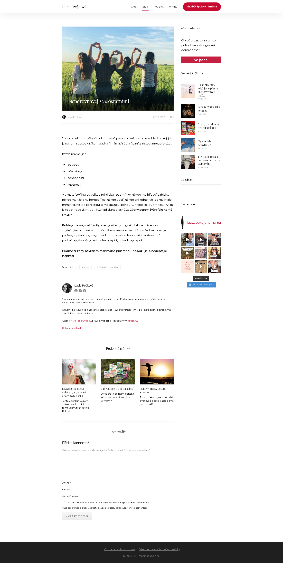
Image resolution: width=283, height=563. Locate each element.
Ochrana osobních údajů (119, 549)
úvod (133, 6)
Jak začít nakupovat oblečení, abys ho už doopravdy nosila (74, 392)
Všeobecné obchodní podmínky (159, 549)
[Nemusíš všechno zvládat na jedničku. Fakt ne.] (214, 266)
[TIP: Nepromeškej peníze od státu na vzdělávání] (188, 162)
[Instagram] (84, 290)
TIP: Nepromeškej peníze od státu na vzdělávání (209, 160)
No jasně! (201, 60)
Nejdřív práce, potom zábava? (152, 390)
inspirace (74, 267)
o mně (173, 6)
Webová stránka (70, 496)
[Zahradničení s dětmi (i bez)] (118, 371)
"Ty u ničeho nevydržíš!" (205, 143)
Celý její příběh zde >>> (74, 328)
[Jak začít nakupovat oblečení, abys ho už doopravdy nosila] (79, 371)
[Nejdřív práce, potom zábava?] (157, 371)
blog (145, 6)
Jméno (66, 482)
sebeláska (86, 267)
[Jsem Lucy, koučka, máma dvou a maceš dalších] (201, 253)
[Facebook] (80, 290)
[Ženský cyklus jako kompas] (188, 111)
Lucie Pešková (74, 7)
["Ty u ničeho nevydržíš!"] (188, 145)
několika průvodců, (81, 320)
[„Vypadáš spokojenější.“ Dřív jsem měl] (214, 239)
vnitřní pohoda (100, 267)
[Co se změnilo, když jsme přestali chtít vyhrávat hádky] (188, 91)
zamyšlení (114, 267)
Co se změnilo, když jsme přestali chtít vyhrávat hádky (208, 90)
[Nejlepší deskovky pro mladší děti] (188, 128)
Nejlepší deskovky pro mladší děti (208, 125)
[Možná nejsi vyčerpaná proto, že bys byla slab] (187, 253)
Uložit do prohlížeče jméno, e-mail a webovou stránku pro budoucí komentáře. (108, 502)
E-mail (66, 489)
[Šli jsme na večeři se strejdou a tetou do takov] (187, 239)
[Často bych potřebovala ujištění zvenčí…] (214, 253)
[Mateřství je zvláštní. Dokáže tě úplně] (201, 266)
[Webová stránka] (76, 290)
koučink (158, 6)
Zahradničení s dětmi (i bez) (117, 388)
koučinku (132, 320)
